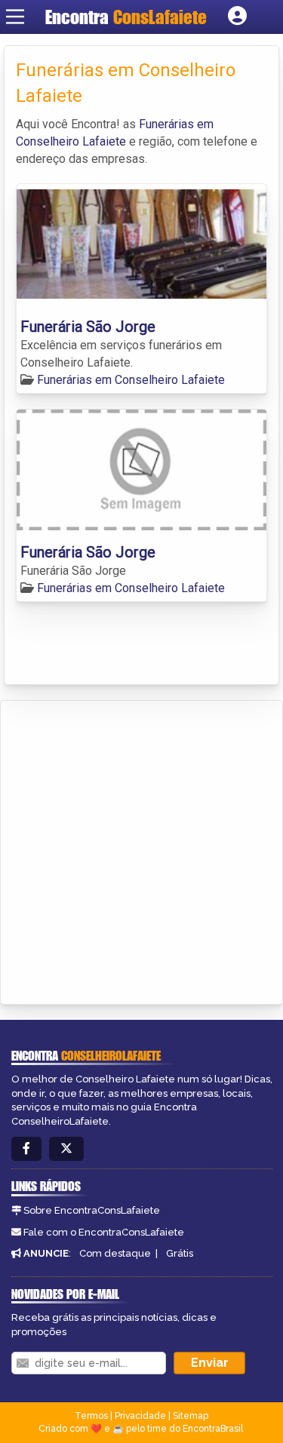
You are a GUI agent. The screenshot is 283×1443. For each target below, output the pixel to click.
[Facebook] (26, 1149)
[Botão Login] (237, 16)
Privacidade (140, 1416)
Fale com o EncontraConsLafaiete (103, 1232)
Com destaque (115, 1253)
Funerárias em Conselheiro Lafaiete (131, 380)
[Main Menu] (15, 17)
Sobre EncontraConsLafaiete (91, 1210)
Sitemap (190, 1416)
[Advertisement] (141, 849)
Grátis (179, 1253)
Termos (91, 1416)
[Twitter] (66, 1149)
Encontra (126, 17)
